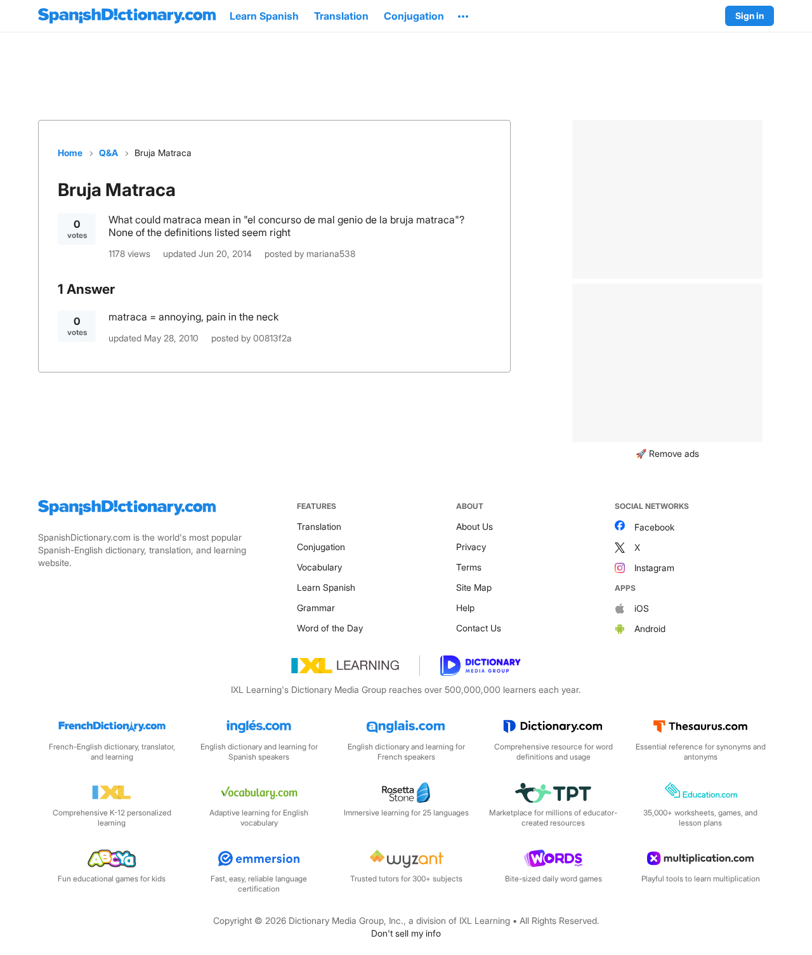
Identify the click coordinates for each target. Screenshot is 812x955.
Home (70, 152)
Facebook (654, 527)
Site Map (474, 587)
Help (465, 607)
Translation (319, 526)
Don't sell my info (406, 933)
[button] (463, 16)
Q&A (108, 152)
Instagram (654, 567)
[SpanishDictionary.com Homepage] (127, 16)
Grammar (316, 607)
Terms (468, 567)
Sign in (749, 15)
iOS (641, 608)
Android (649, 628)
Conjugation (321, 546)
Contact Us (478, 627)
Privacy (471, 546)
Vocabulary (319, 567)
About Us (474, 526)
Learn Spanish (326, 587)
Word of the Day (330, 627)
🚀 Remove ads (667, 453)
